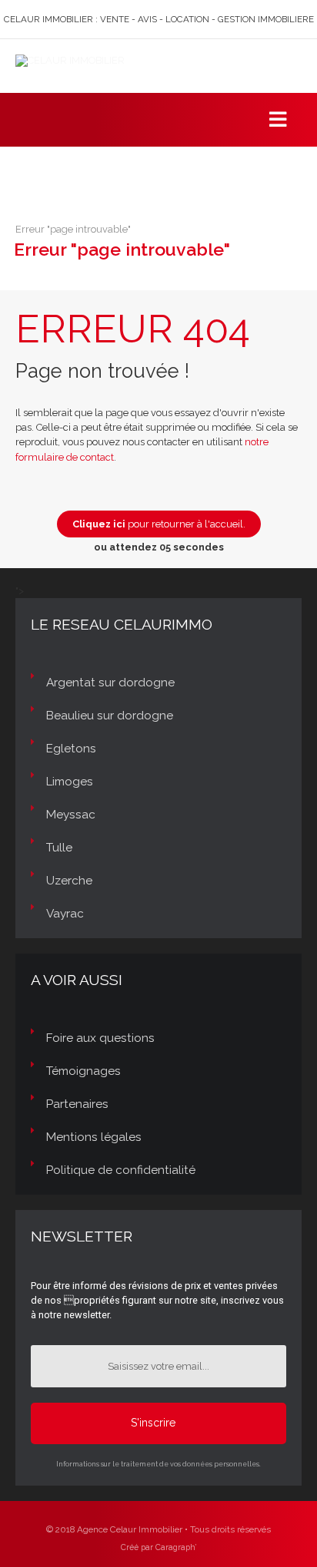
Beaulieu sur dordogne (109, 715)
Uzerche (69, 881)
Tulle (59, 848)
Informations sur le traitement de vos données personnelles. (158, 1464)
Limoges (69, 781)
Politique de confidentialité (120, 1170)
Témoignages (83, 1071)
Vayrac (65, 914)
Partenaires (77, 1104)
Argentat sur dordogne (110, 682)
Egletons (71, 748)
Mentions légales (94, 1137)
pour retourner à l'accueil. (158, 524)
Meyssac (70, 815)
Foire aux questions (100, 1038)
